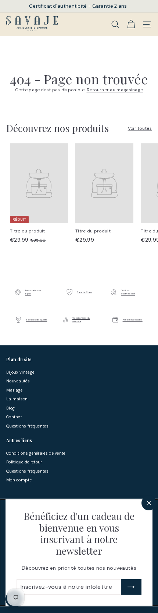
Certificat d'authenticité (128, 292)
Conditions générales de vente (35, 453)
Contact (14, 416)
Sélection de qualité (36, 319)
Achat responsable (133, 319)
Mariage (14, 390)
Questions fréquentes (27, 426)
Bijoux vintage (20, 372)
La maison (17, 398)
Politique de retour (24, 462)
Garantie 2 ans (84, 292)
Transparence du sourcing (81, 319)
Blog (10, 408)
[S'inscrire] (131, 587)
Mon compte (19, 479)
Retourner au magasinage (115, 90)
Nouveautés (18, 380)
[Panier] (131, 24)
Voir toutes (140, 128)
